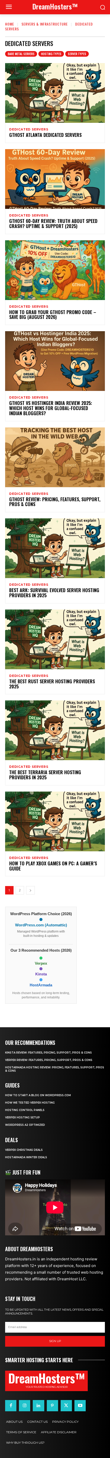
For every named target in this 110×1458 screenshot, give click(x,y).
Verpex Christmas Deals (24, 1150)
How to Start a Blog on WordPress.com (38, 1095)
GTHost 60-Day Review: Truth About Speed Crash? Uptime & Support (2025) (53, 223)
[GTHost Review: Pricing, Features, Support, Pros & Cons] (55, 457)
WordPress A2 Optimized (25, 1125)
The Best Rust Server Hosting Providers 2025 (52, 684)
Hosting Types (51, 54)
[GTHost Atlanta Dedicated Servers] (55, 93)
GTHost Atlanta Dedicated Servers (45, 135)
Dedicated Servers (28, 129)
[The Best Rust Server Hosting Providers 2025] (55, 639)
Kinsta (41, 974)
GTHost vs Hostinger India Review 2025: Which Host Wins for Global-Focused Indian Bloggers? (50, 408)
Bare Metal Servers (21, 54)
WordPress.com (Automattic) (41, 925)
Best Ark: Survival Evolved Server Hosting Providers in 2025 (54, 593)
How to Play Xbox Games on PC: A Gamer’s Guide (53, 866)
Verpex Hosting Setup (22, 1117)
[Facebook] (10, 1405)
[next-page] (30, 890)
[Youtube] (80, 1405)
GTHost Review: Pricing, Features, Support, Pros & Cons (54, 502)
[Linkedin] (38, 1405)
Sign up (55, 1341)
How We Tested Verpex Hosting (30, 1102)
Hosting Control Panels (25, 1110)
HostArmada (41, 985)
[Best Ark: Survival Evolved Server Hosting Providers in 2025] (55, 548)
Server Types (77, 54)
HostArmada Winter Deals (26, 1157)
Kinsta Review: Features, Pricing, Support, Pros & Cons (48, 1052)
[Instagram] (24, 1405)
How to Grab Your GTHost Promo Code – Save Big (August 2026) (52, 314)
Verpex (41, 963)
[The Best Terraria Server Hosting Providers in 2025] (55, 730)
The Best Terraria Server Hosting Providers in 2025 (45, 775)
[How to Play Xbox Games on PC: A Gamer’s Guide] (55, 821)
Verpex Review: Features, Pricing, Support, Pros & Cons (48, 1060)
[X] (66, 1405)
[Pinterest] (52, 1405)
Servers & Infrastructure (44, 24)
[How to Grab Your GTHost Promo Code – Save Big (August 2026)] (55, 270)
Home (9, 24)
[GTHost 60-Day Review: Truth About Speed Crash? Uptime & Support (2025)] (55, 179)
